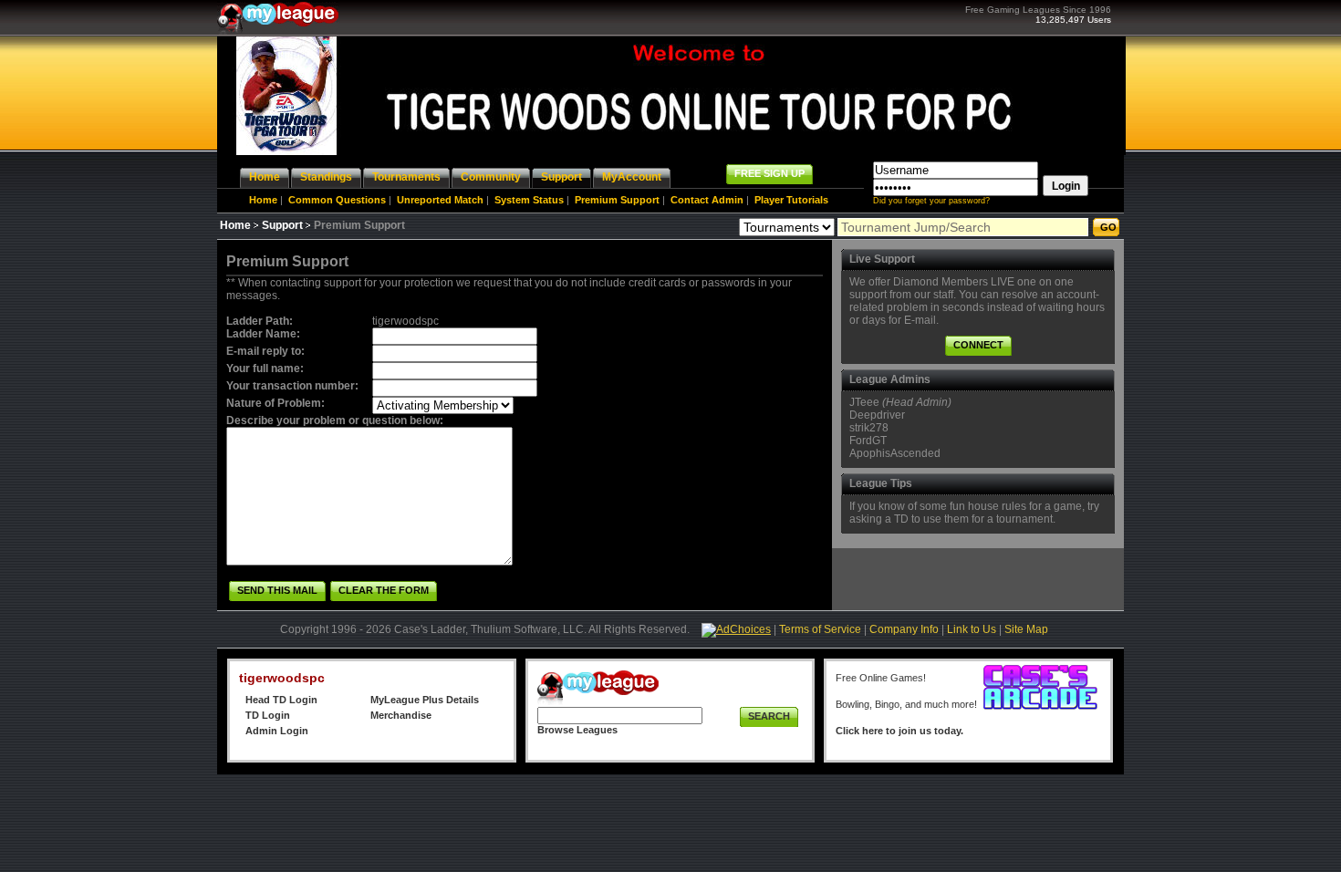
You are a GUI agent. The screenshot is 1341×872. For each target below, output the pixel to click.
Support (282, 225)
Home (263, 199)
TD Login (267, 715)
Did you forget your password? (931, 200)
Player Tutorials (791, 199)
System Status (529, 199)
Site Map (1026, 629)
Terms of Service (820, 629)
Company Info (904, 629)
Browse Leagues (577, 729)
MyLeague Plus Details (424, 699)
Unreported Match (440, 199)
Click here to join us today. (899, 730)
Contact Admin (706, 199)
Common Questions (337, 199)
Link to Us (971, 629)
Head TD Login (281, 699)
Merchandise (400, 715)
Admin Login (276, 730)
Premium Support (617, 199)
